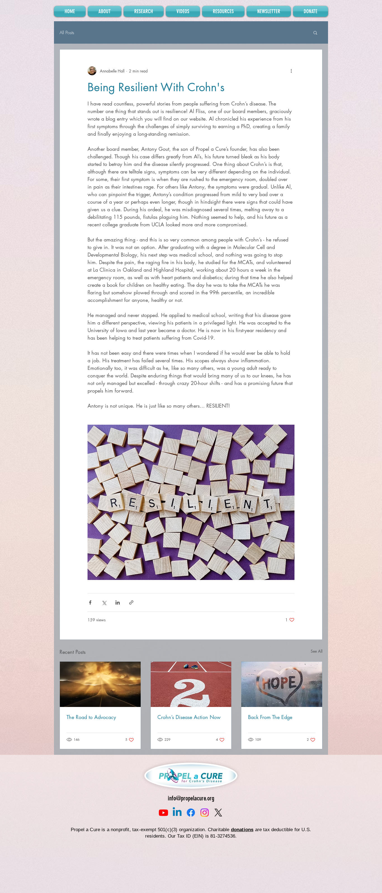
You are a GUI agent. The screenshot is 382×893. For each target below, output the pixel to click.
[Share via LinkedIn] (117, 602)
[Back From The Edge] (281, 684)
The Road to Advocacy (91, 717)
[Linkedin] (177, 812)
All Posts (67, 32)
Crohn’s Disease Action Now (189, 717)
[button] (315, 32)
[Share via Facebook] (90, 602)
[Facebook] (190, 812)
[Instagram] (204, 812)
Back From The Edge (270, 717)
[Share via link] (131, 602)
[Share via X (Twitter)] (104, 602)
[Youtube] (163, 812)
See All (316, 651)
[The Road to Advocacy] (100, 684)
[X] (218, 812)
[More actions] (291, 70)
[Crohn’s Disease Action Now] (191, 684)
